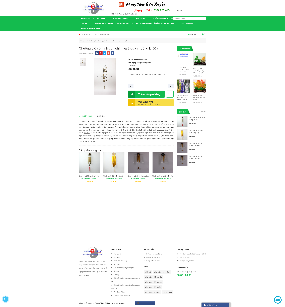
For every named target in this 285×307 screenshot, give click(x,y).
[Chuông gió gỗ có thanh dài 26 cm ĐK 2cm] (182, 147)
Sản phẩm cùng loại (90, 150)
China (85, 53)
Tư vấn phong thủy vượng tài (165, 18)
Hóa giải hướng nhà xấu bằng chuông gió (111, 23)
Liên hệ (84, 23)
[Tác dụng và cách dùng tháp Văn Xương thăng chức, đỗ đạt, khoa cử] (183, 86)
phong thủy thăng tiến (153, 287)
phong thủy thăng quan (153, 282)
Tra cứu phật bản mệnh (90, 28)
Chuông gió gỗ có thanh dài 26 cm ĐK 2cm (143, 176)
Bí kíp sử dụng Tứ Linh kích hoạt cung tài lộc (199, 97)
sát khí (86, 132)
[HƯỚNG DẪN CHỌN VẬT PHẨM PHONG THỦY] (183, 58)
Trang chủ (85, 18)
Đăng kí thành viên (153, 261)
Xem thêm (203, 111)
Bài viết (116, 271)
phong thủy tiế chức (152, 292)
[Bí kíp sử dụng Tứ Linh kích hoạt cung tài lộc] (199, 86)
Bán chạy (182, 111)
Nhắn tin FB (211, 304)
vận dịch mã (167, 292)
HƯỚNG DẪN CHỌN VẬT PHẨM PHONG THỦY (183, 69)
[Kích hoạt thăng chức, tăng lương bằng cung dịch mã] (199, 59)
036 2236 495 (145, 101)
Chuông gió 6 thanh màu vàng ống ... (196, 131)
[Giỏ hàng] (203, 34)
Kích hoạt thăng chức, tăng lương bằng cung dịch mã (199, 71)
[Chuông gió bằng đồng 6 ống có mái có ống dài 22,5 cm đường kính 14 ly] (182, 121)
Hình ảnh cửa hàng (120, 18)
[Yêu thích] (170, 94)
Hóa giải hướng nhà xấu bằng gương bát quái (155, 23)
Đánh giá (134, 65)
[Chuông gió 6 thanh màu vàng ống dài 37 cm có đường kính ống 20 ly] (182, 134)
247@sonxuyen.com (187, 261)
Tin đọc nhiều (184, 48)
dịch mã (148, 272)
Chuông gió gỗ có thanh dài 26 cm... (195, 144)
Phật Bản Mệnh (187, 23)
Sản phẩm (140, 18)
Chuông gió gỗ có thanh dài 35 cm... (195, 157)
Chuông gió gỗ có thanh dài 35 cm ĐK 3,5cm (168, 176)
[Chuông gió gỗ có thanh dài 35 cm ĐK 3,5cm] (182, 160)
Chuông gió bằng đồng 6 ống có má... (197, 118)
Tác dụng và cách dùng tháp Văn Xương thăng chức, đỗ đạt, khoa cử (183, 97)
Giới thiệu (101, 18)
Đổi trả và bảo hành (153, 257)
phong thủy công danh (162, 272)
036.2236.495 (184, 257)
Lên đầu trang (238, 303)
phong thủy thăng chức (153, 277)
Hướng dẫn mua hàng (154, 254)
